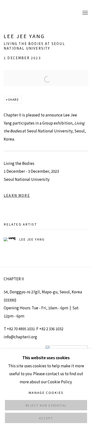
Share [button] (13, 99)
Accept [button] (46, 418)
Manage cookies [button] (46, 392)
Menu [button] (84, 13)
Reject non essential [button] (46, 405)
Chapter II (18, 13)
